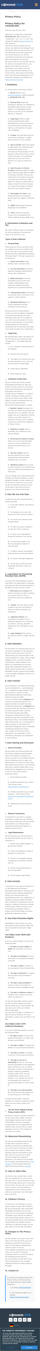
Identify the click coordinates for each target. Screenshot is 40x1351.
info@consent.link (25, 1287)
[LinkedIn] (25, 1320)
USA (32, 1161)
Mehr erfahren (11, 1347)
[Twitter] (20, 1320)
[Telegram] (15, 1320)
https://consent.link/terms (14, 79)
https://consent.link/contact (19, 1297)
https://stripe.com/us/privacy (18, 786)
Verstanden (29, 1347)
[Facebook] (11, 1320)
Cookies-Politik (7, 1343)
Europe (27, 1166)
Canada (7, 1164)
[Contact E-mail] (29, 1320)
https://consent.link (26, 41)
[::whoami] (12, 4)
